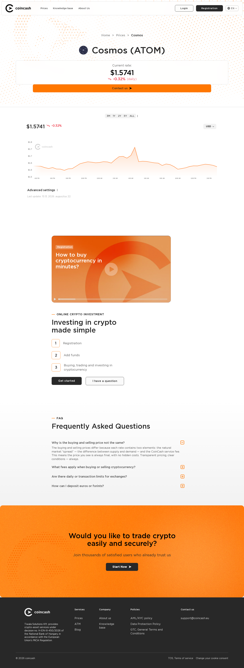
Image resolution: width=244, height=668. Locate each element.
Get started (66, 380)
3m (108, 116)
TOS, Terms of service (180, 658)
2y (119, 116)
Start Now (120, 566)
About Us (84, 8)
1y (114, 116)
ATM (78, 624)
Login (184, 8)
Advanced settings (41, 190)
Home (105, 35)
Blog (78, 629)
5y (125, 116)
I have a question (104, 381)
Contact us (120, 88)
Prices (44, 8)
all (132, 116)
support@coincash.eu (195, 618)
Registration (209, 8)
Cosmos (137, 35)
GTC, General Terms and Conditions (146, 631)
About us (105, 618)
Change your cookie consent (212, 658)
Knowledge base (63, 8)
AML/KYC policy (141, 618)
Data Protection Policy (145, 624)
